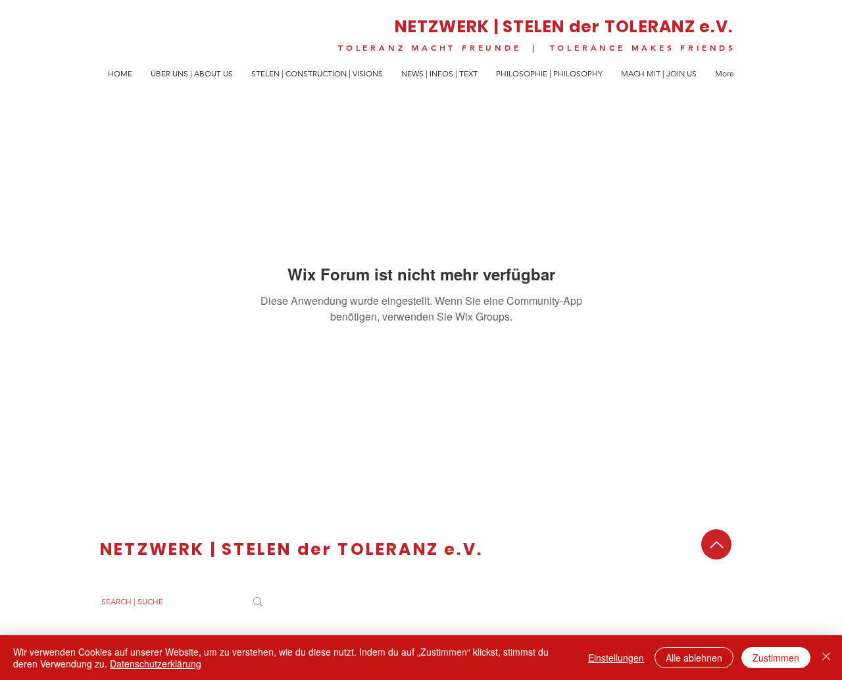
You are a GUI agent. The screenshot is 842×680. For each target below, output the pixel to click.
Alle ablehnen (694, 657)
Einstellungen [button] (616, 657)
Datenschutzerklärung (155, 663)
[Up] (716, 544)
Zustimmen (776, 657)
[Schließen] (826, 657)
